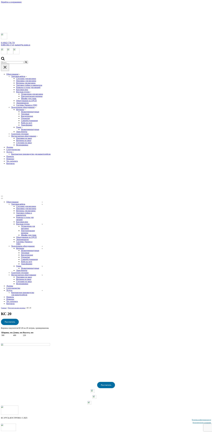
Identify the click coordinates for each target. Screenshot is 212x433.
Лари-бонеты (21, 132)
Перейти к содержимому (11, 2)
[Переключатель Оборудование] (42, 202)
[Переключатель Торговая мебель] (42, 204)
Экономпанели (22, 103)
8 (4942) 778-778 (8, 43)
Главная (3, 308)
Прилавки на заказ (24, 138)
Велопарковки (22, 145)
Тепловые (25, 114)
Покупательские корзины (31, 96)
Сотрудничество (13, 150)
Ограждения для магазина (32, 94)
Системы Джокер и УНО (26, 105)
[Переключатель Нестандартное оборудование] (42, 275)
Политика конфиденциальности (201, 420)
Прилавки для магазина (26, 81)
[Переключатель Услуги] (42, 290)
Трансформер (26, 125)
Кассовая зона (22, 90)
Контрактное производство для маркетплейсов (31, 154)
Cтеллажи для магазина (26, 79)
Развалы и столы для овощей (28, 87)
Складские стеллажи (20, 134)
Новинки (10, 159)
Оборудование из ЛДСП (26, 101)
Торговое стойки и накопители (29, 85)
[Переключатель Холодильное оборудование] (42, 246)
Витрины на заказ (23, 140)
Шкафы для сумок (28, 98)
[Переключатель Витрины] (42, 248)
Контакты (10, 163)
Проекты (10, 156)
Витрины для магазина (25, 83)
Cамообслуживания (29, 121)
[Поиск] (3, 60)
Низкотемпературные (30, 112)
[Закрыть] (5, 67)
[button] (19, 74)
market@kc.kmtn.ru (22, 45)
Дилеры (9, 147)
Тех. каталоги (12, 161)
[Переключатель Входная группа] (42, 224)
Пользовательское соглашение (202, 423)
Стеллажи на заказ (24, 143)
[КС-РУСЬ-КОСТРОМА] (26, 30)
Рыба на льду (26, 123)
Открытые (25, 118)
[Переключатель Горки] (42, 266)
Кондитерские (27, 116)
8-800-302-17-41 (7, 45)
